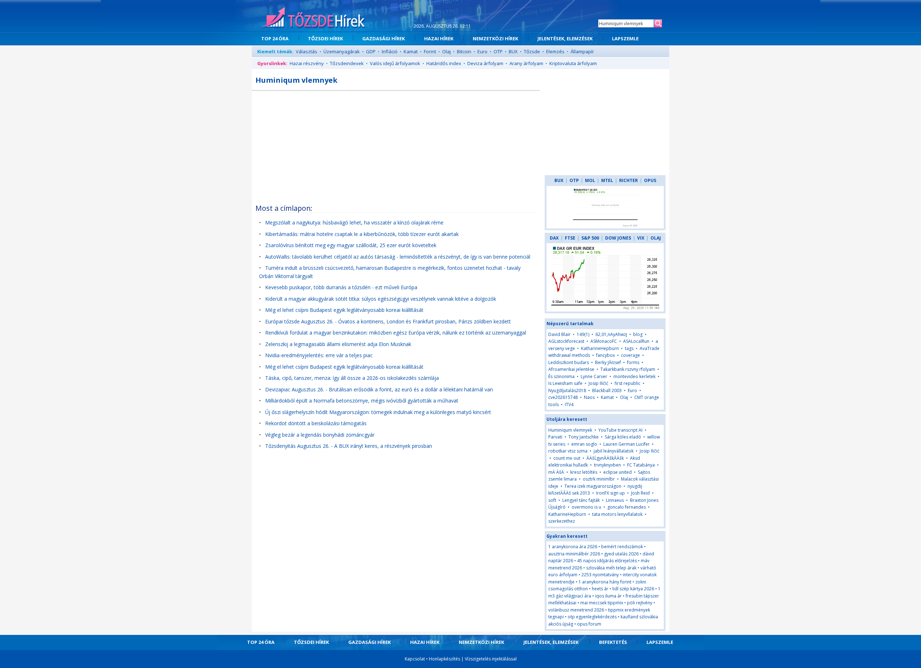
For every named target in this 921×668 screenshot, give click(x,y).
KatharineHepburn (600, 348)
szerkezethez (561, 521)
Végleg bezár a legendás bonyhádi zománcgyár (320, 434)
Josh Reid (640, 493)
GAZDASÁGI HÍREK (383, 38)
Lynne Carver (594, 376)
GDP (371, 51)
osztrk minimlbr (599, 479)
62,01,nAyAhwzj (611, 334)
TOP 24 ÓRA (275, 38)
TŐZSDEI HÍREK (325, 38)
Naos (589, 397)
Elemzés (555, 51)
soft (552, 500)
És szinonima (561, 376)
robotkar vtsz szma (567, 451)
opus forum (589, 624)
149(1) (583, 334)
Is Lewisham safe (565, 383)
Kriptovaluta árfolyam (573, 63)
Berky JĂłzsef (608, 362)
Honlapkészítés (444, 659)
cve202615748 (563, 397)
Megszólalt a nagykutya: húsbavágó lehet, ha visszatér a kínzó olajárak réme (354, 222)
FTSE (570, 238)
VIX (640, 238)
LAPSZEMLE (625, 38)
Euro (482, 51)
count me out (566, 458)
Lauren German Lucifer (626, 444)
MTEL (607, 180)
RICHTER (628, 180)
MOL (590, 180)
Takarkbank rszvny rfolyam (627, 369)
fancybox (605, 355)
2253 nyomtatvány (600, 575)
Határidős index (443, 63)
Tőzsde (532, 51)
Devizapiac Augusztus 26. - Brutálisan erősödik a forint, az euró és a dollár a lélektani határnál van (379, 389)
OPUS (650, 180)
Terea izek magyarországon (592, 486)
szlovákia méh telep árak (611, 568)
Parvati (555, 437)
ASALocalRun (636, 341)
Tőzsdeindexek (347, 63)
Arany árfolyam (526, 63)
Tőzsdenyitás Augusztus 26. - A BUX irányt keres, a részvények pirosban (348, 445)
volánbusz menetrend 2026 (576, 610)
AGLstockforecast (566, 341)
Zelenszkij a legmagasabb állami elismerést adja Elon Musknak (338, 344)
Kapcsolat (415, 659)
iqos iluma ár (608, 596)
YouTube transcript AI (620, 430)
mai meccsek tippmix (601, 603)
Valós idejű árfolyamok (395, 63)
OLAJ (655, 238)
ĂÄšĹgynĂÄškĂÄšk (605, 458)
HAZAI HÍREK (438, 38)
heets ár (600, 589)
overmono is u (586, 507)
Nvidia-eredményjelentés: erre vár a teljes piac (319, 355)
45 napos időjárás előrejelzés (607, 561)
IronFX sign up (610, 493)
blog (638, 334)
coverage (630, 355)
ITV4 (569, 404)
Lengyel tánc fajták (581, 500)
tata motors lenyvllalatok (617, 514)
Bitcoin (464, 51)
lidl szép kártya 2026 (633, 589)
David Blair (559, 334)
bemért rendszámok (622, 547)
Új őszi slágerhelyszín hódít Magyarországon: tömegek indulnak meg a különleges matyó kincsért (378, 412)
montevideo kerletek (634, 376)
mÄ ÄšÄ (556, 472)
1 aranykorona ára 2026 (572, 547)
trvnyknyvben (607, 465)
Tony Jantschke (583, 437)
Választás (306, 51)
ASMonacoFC (603, 341)
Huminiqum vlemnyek (570, 430)
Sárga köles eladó (623, 437)
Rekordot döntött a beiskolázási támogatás (316, 423)
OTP (498, 51)
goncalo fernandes (626, 507)
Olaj (446, 51)
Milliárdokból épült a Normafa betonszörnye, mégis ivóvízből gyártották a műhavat (361, 400)
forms (633, 362)
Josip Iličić (598, 383)
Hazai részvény (307, 63)
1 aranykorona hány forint (605, 582)
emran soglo (584, 444)
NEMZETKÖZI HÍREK (495, 38)
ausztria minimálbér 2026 (574, 554)
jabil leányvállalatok (614, 451)
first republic (627, 383)
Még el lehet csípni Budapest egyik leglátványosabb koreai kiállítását (344, 309)
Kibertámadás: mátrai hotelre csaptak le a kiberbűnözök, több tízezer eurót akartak (362, 234)
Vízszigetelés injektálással (491, 659)
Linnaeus (615, 500)
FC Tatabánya (641, 465)
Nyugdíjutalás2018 (567, 390)
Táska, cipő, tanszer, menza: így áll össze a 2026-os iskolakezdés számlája (352, 377)
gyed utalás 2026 (621, 554)
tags (629, 348)
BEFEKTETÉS (613, 642)
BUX (513, 51)
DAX (554, 238)
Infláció (390, 51)
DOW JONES (618, 238)
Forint (430, 51)
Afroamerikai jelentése (571, 369)
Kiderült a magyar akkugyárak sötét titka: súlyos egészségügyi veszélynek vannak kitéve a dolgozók (380, 298)
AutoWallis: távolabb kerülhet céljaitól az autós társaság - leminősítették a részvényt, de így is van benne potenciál (397, 256)
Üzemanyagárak (341, 51)
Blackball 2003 (607, 390)
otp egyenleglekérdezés (592, 617)
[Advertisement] (395, 145)
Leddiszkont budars (568, 362)
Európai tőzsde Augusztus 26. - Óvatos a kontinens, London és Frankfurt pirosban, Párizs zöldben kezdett (388, 321)
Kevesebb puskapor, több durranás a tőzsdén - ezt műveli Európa (341, 287)
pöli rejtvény (639, 603)
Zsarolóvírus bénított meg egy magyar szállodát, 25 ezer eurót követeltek (350, 245)
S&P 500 (590, 238)
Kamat (411, 51)
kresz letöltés (583, 472)
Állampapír (582, 51)
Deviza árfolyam (485, 63)
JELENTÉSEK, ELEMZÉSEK (565, 38)
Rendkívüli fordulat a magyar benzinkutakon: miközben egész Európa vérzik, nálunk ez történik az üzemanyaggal (395, 332)
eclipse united (617, 472)
